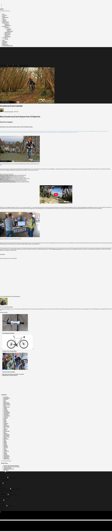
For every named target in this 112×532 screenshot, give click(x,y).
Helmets (8, 30)
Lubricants (7, 35)
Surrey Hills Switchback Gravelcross (8, 180)
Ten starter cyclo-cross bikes (8, 371)
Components (4, 22)
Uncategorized (7, 456)
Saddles (5, 441)
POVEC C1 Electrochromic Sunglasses (11, 465)
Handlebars (6, 423)
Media (5, 430)
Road (3, 14)
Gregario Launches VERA (5, 488)
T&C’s (3, 519)
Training (6, 39)
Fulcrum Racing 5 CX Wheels (8, 333)
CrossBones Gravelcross (5, 177)
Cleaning (5, 408)
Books (5, 405)
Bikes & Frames (5, 21)
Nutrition (5, 433)
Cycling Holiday (7, 415)
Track (3, 18)
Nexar (1, 483)
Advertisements (7, 398)
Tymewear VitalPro (7, 467)
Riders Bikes (6, 438)
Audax (5, 401)
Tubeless (5, 454)
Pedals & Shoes (10, 31)
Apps (5, 400)
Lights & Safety (8, 36)
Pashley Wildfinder (4, 494)
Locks (5, 427)
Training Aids (6, 451)
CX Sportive (2, 254)
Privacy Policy (5, 518)
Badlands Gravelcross (5, 178)
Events (10, 65)
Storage (5, 444)
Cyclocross (4, 15)
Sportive (5, 443)
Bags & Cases (7, 33)
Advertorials (4, 42)
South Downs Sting (56, 249)
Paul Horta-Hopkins (9, 111)
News (3, 40)
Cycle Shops (6, 414)
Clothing (6, 27)
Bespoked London (3, 477)
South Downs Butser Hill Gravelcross (8, 181)
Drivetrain (7, 24)
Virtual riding (6, 457)
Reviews (5, 437)
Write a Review (5, 44)
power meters (6, 435)
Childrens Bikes (7, 406)
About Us (4, 43)
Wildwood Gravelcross (5, 179)
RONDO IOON (3, 505)
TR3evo (1, 500)
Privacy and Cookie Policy (7, 45)
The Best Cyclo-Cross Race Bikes (9, 351)
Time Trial (4, 19)
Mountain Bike (5, 17)
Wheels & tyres (8, 25)
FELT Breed (6, 469)
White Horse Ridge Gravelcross (7, 175)
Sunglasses (9, 28)
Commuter (6, 410)
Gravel (3, 16)
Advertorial (6, 399)
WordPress (7, 525)
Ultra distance (6, 455)
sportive (18, 296)
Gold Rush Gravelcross (5, 176)
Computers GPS (8, 32)
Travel (5, 452)
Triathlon (4, 20)
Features (5, 421)
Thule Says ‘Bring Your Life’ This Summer (12, 466)
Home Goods (6, 425)
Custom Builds (6, 413)
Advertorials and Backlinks (7, 513)
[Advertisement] (56, 55)
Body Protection (7, 404)
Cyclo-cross (11, 296)
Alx (14, 525)
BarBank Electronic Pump (9, 468)
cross (3, 296)
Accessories (4, 26)
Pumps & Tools (8, 34)
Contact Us (4, 41)
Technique (4, 37)
